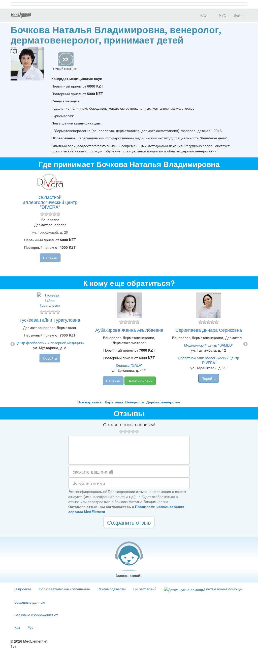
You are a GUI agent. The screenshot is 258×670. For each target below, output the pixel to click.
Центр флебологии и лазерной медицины (49, 342)
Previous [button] (12, 344)
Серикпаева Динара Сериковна (208, 329)
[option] (129, 344)
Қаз (17, 627)
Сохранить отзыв (129, 522)
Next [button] (245, 344)
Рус (30, 627)
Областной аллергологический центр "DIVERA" (50, 202)
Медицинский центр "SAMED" (208, 345)
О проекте (22, 588)
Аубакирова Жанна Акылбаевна (129, 329)
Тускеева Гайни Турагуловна (49, 319)
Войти (239, 15)
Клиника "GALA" (129, 365)
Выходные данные (29, 602)
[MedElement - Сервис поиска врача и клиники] (21, 15)
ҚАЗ (203, 15)
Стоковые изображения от (36, 614)
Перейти (50, 257)
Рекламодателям (112, 588)
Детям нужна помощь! (224, 588)
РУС (222, 15)
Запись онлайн (140, 380)
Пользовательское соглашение (64, 588)
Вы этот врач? (144, 588)
